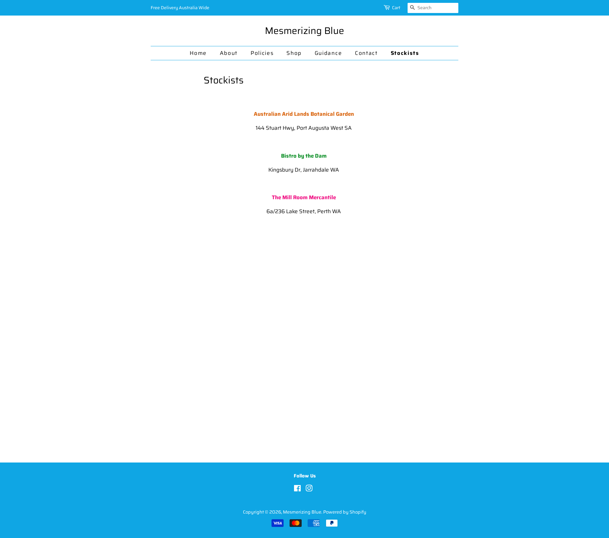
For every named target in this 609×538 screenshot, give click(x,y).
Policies (262, 53)
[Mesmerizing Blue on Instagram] (308, 489)
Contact (366, 53)
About (229, 53)
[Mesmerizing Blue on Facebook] (297, 489)
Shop (294, 53)
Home (198, 53)
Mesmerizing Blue (304, 30)
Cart (396, 7)
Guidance (328, 53)
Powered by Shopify (344, 511)
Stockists (405, 53)
